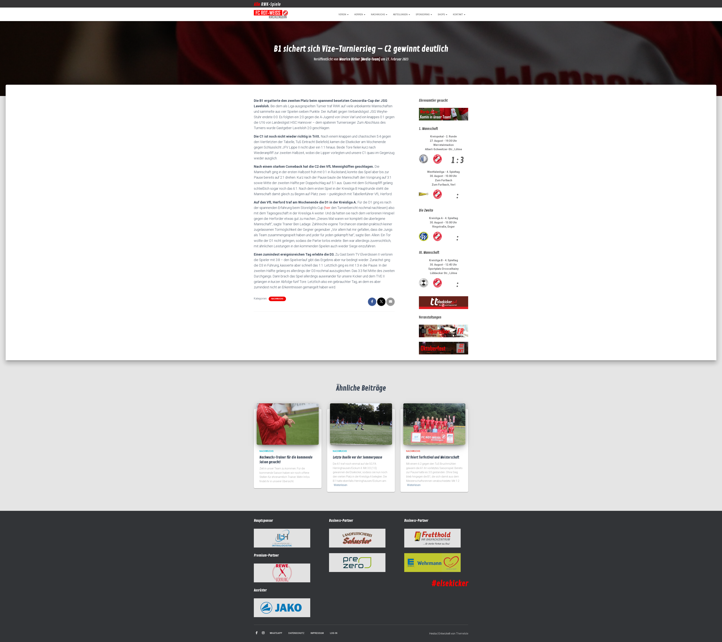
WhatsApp (276, 633)
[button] (348, 14)
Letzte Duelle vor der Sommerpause (357, 457)
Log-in (333, 633)
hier (327, 208)
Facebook (256, 633)
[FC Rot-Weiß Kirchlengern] (271, 14)
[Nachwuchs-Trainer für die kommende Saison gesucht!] (288, 423)
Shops (441, 14)
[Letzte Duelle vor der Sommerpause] (361, 423)
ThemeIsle (462, 633)
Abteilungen (400, 14)
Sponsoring (423, 14)
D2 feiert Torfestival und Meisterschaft (432, 457)
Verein (342, 14)
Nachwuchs (378, 14)
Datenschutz (296, 633)
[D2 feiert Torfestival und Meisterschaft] (434, 423)
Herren (358, 14)
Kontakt (458, 14)
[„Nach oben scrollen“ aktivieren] (714, 634)
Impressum (317, 633)
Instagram (263, 633)
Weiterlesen (340, 485)
